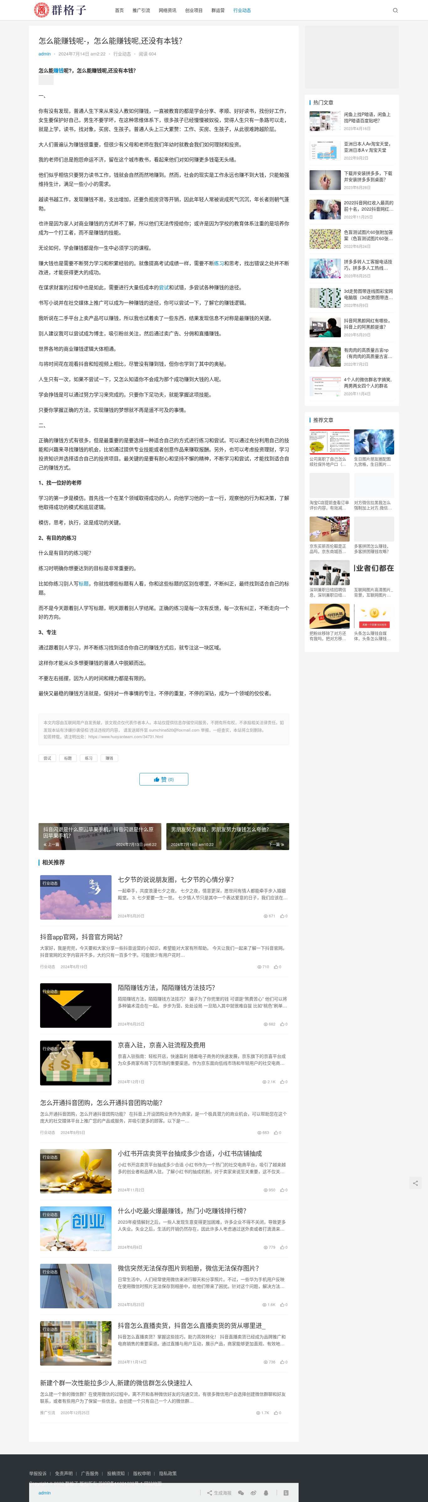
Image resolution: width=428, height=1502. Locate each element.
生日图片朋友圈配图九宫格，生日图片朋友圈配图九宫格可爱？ (372, 461)
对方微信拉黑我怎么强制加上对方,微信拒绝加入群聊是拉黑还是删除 (373, 505)
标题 (84, 583)
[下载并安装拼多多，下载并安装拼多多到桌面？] (325, 174)
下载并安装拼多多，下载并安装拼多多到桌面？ (368, 176)
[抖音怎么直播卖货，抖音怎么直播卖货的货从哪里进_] (76, 1343)
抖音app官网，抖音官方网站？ (83, 936)
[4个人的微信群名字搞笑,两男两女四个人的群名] (325, 380)
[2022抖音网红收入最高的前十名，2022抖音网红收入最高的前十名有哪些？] (325, 203)
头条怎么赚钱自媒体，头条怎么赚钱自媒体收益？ (372, 635)
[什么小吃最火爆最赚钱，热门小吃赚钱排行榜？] (76, 1228)
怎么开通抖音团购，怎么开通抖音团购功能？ (102, 1102)
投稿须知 (116, 1473)
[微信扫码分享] (241, 1492)
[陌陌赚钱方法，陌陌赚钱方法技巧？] (76, 1005)
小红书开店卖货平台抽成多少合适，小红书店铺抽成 (190, 1153)
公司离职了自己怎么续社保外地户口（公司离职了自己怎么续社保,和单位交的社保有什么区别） (328, 461)
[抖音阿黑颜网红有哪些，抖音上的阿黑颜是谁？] (325, 321)
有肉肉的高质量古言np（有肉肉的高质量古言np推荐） (368, 356)
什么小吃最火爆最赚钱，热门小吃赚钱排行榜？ (183, 1210)
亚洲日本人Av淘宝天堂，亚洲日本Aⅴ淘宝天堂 (368, 146)
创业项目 (194, 10)
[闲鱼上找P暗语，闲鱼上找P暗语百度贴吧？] (325, 115)
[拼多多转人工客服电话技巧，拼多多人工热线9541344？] (325, 262)
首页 (119, 10)
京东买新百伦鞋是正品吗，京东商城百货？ (328, 548)
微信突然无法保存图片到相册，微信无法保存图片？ (190, 1268)
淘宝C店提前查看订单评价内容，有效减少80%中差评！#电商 (329, 505)
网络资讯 (167, 10)
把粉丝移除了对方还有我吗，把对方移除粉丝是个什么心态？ (328, 635)
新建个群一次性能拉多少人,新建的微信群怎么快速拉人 (116, 1383)
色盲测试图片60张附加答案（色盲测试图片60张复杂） (368, 238)
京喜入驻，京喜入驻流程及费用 (162, 1045)
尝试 (164, 287)
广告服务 (90, 1473)
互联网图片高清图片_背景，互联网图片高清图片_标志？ (373, 592)
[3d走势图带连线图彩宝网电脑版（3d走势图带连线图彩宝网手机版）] (325, 291)
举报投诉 (38, 1473)
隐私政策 (168, 1473)
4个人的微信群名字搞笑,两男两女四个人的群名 (368, 382)
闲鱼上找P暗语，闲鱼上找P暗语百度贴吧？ (367, 117)
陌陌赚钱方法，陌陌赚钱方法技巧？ (168, 987)
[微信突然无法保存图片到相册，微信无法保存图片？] (76, 1286)
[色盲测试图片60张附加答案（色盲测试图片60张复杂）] (325, 232)
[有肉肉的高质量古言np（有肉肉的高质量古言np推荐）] (325, 350)
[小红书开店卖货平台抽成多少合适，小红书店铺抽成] (76, 1171)
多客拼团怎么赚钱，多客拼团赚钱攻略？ (372, 548)
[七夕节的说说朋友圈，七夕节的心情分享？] (76, 897)
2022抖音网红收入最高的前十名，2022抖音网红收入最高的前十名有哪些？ (369, 208)
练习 (219, 263)
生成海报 (222, 1492)
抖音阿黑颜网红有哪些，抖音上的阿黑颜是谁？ (368, 323)
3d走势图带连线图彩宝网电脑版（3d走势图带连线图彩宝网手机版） (368, 297)
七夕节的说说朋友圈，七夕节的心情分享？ (177, 879)
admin (45, 53)
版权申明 (142, 1473)
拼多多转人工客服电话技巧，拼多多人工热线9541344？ (368, 267)
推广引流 (141, 10)
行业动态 (242, 10)
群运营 (218, 10)
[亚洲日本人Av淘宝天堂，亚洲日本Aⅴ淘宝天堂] (325, 144)
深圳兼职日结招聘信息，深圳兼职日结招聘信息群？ (328, 592)
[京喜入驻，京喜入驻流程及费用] (76, 1063)
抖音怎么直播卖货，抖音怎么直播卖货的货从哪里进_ (191, 1325)
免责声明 (64, 1473)
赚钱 (59, 70)
